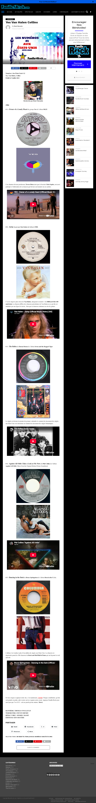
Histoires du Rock (11, 779)
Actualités (18, 12)
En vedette (20, 736)
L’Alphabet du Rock (78, 12)
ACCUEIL (9, 12)
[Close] (93, 1)
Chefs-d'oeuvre (11, 769)
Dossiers (47, 12)
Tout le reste (10, 788)
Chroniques (64, 12)
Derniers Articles (80, 801)
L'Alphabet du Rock (12, 781)
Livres (55, 12)
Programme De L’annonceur (63, 798)
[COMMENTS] (51, 68)
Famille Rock (29, 736)
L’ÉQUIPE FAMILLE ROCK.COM (58, 801)
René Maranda (18, 26)
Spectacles (29, 12)
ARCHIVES (70, 801)
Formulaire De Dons (57, 800)
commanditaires (11, 772)
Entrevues (9, 778)
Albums (38, 12)
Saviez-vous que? (11, 784)
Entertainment (10, 776)
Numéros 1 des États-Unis (43, 736)
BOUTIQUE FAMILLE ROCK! (72, 800)
